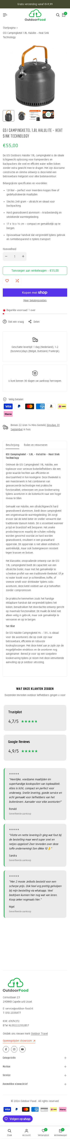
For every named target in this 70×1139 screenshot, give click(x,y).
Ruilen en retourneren (35, 445)
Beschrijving (12, 445)
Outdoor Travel (39, 1033)
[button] (7, 280)
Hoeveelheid (9, 249)
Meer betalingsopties (35, 300)
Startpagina (9, 27)
